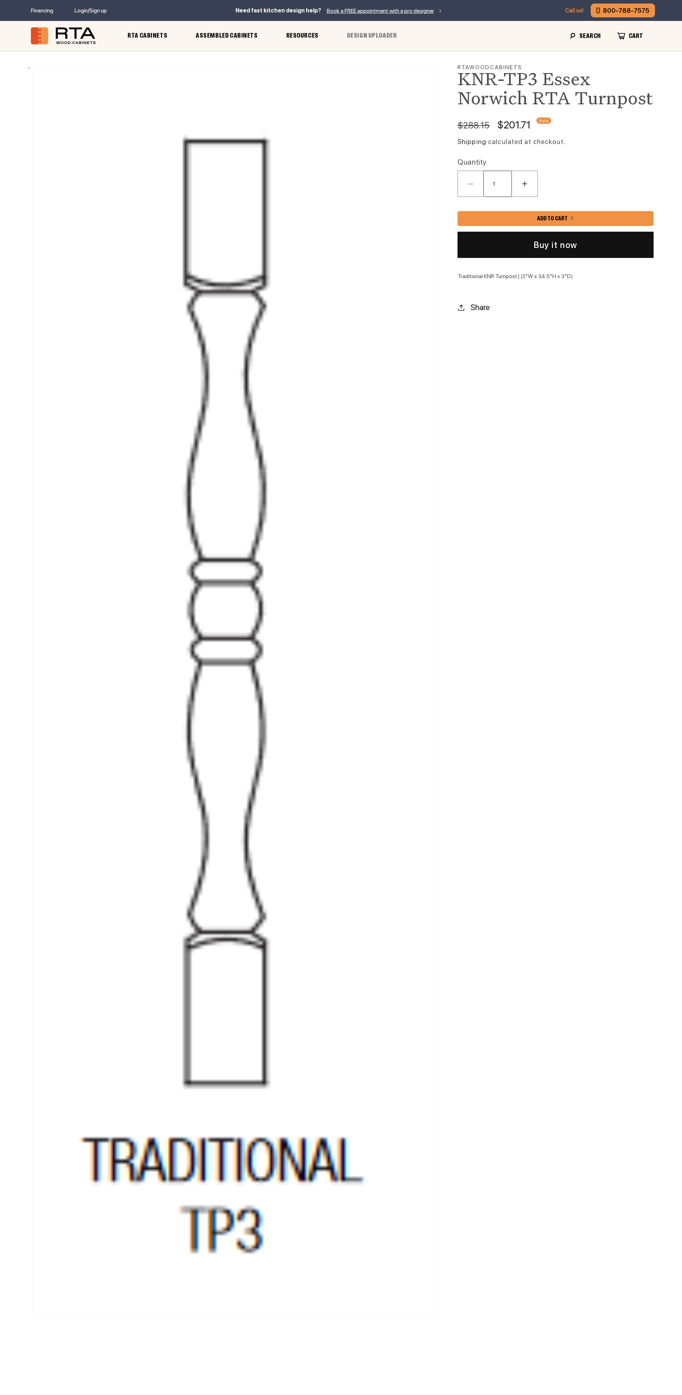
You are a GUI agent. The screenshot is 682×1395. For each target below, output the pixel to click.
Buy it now (556, 245)
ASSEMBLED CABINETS (227, 35)
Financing (42, 10)
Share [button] (480, 307)
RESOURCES (302, 35)
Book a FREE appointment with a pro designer (380, 10)
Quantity (472, 162)
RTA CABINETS (147, 35)
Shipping (472, 142)
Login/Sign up (91, 10)
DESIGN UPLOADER (372, 35)
